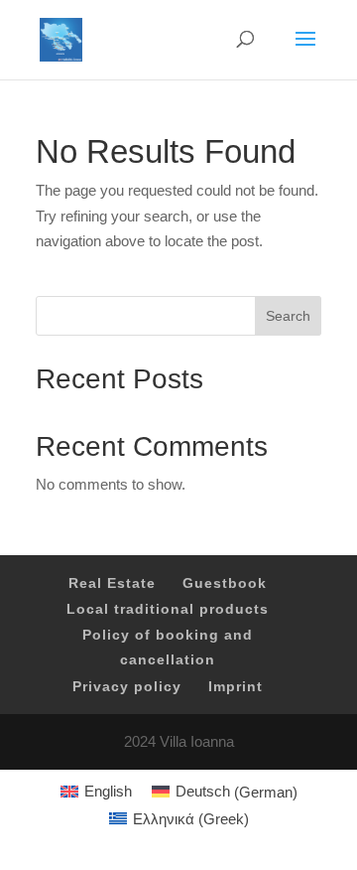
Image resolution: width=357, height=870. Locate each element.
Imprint (235, 686)
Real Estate (112, 583)
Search (288, 316)
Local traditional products (167, 609)
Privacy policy (126, 686)
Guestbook (224, 583)
